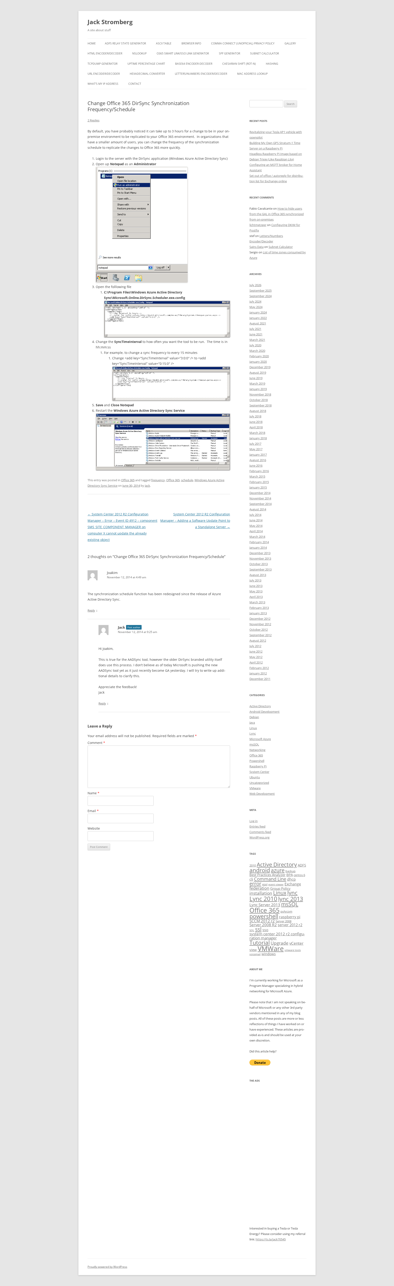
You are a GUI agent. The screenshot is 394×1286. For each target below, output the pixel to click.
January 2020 (258, 362)
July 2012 (255, 646)
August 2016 (257, 460)
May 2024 (255, 307)
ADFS (302, 865)
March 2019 (257, 383)
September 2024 (260, 296)
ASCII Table (163, 43)
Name (93, 793)
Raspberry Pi (258, 766)
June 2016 (255, 465)
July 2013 (255, 580)
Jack (147, 486)
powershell (263, 916)
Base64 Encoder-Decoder (193, 64)
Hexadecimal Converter (147, 74)
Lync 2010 (263, 899)
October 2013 (258, 564)
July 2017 (255, 444)
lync (292, 892)
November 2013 (260, 558)
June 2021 (255, 334)
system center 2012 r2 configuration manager (277, 935)
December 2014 (259, 493)
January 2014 (258, 547)
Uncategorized (259, 783)
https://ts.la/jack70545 (271, 1239)
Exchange (293, 884)
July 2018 (255, 416)
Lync (252, 733)
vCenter (296, 943)
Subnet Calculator (264, 53)
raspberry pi (289, 916)
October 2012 (258, 630)
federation (259, 888)
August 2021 (257, 323)
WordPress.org (259, 837)
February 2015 (259, 482)
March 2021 (257, 340)
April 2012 (256, 662)
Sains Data (256, 247)
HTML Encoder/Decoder (105, 53)
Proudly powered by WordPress (107, 1267)
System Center (259, 772)
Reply (91, 610)
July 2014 (255, 515)
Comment (96, 743)
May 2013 (255, 591)
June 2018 (255, 422)
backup (290, 871)
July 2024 (255, 301)
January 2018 (258, 438)
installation (260, 893)
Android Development (264, 712)
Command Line (270, 879)
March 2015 (257, 476)
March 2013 (257, 602)
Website (94, 828)
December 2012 (259, 619)
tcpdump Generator (102, 64)
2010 (252, 865)
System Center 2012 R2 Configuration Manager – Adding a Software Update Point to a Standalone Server (195, 520)
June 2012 (255, 651)
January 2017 (258, 455)
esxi (264, 884)
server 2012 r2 (290, 924)
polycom (286, 911)
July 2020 (255, 345)
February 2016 (259, 471)
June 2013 (255, 586)
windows (269, 954)
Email (93, 811)
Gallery (290, 43)
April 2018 (256, 427)
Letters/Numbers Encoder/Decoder (201, 74)
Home (92, 43)
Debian (254, 717)
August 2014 (257, 509)
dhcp (291, 879)
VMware (255, 788)
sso (265, 929)
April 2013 (256, 597)
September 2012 (260, 635)
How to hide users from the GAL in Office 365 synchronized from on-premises (276, 213)
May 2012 (255, 657)
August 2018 (257, 411)
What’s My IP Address (103, 84)
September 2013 (260, 569)
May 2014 (255, 526)
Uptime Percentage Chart (146, 64)
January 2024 (258, 312)
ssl (258, 929)
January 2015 (258, 487)
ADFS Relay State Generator (125, 43)
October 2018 (258, 400)
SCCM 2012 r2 (262, 920)
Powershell (256, 761)
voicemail (255, 954)
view (253, 949)
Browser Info (191, 43)
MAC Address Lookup (252, 74)
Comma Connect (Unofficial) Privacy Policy (243, 43)
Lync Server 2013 (264, 904)
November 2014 (260, 498)
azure (278, 870)
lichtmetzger (257, 225)
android (259, 870)
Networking (257, 750)
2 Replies (93, 120)
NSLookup (139, 53)
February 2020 (259, 356)
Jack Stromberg (110, 22)
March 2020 (257, 351)
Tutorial (259, 942)
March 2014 (257, 537)
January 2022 (258, 318)
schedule (187, 480)
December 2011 (259, 679)
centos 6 (299, 875)
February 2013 (259, 608)
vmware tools (293, 950)
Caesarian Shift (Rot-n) (239, 64)
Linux (253, 728)
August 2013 (257, 575)
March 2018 (257, 433)
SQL (251, 930)
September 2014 (260, 504)
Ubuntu (254, 777)
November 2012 (260, 624)
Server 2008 (283, 921)
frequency (158, 480)
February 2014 (259, 542)
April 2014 (256, 531)
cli (251, 879)
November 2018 (260, 394)
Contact (134, 84)
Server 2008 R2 (263, 924)
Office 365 (128, 480)
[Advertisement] (277, 1157)
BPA (289, 874)
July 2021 (255, 329)
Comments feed (260, 832)
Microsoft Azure (260, 739)
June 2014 (255, 520)
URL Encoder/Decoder (104, 74)
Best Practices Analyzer (267, 874)
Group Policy (280, 888)
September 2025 (260, 290)
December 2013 (259, 553)
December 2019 (259, 367)
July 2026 (255, 285)
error (255, 883)
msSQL (254, 744)
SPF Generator (229, 53)
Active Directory (260, 706)
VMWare (271, 948)
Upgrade (279, 943)
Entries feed (257, 826)
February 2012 (259, 668)
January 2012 (258, 673)
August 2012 (257, 640)
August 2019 (257, 372)
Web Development (262, 794)
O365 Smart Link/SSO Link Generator (183, 53)
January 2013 (258, 613)
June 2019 (255, 378)
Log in (253, 821)
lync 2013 (290, 899)
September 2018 (260, 405)
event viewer (276, 884)
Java (252, 722)
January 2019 (258, 389)
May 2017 (255, 449)
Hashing (272, 64)
